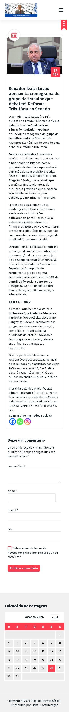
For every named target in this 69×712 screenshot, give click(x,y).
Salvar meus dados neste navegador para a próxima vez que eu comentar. (33, 553)
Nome (13, 491)
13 (43, 651)
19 (34, 659)
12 (34, 651)
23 (9, 668)
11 (26, 651)
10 (17, 651)
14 (51, 651)
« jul (55, 617)
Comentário (16, 466)
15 (59, 651)
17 (17, 659)
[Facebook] (12, 421)
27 (43, 668)
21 (51, 659)
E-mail (13, 510)
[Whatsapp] (20, 421)
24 (17, 668)
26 (34, 668)
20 (42, 659)
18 (26, 659)
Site (10, 529)
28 (51, 668)
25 (26, 668)
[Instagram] (27, 421)
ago (55, 72)
